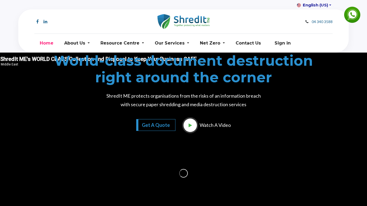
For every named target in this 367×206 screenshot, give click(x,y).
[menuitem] (46, 43)
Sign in (283, 43)
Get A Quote (156, 125)
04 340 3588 (322, 21)
